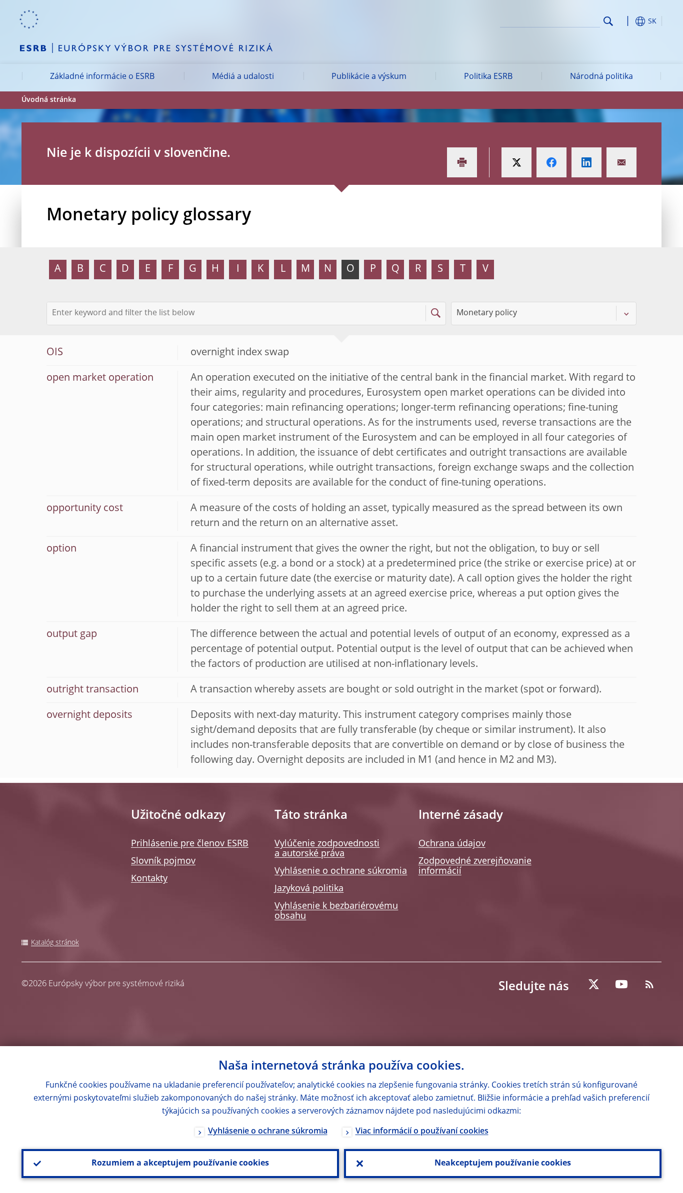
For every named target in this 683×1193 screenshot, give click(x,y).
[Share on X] (517, 162)
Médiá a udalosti (243, 77)
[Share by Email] (621, 162)
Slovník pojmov (163, 861)
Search (608, 21)
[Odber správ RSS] (650, 984)
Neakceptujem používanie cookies (502, 1164)
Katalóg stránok (55, 942)
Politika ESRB (488, 77)
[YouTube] (622, 984)
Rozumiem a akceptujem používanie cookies (180, 1164)
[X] (594, 984)
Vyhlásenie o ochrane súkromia (340, 871)
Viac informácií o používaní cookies (422, 1132)
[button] (627, 21)
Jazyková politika (309, 888)
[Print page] (462, 162)
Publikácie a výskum (369, 77)
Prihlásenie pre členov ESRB (189, 843)
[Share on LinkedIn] (587, 162)
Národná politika (601, 77)
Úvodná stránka (49, 99)
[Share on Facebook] (551, 162)
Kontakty (149, 878)
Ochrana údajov (452, 843)
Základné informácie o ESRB (102, 77)
